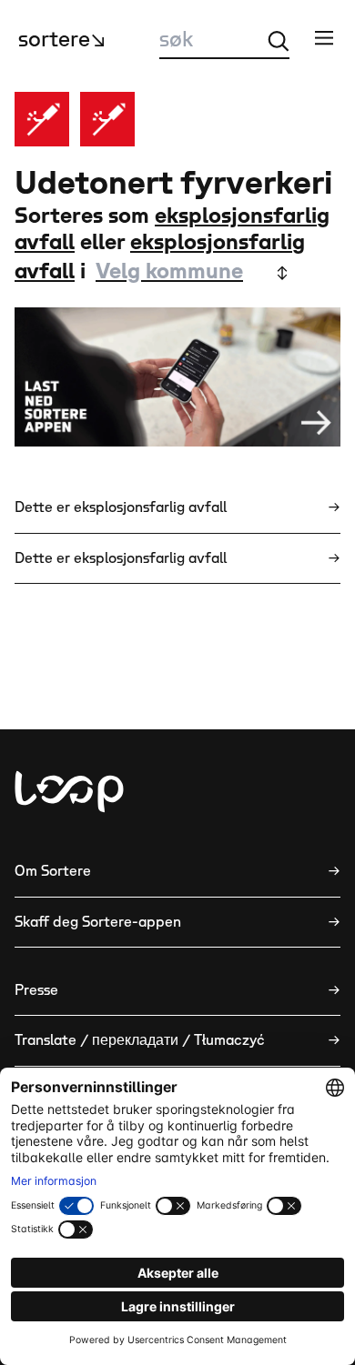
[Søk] (278, 41)
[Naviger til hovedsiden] (69, 791)
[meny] (324, 37)
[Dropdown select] (190, 272)
